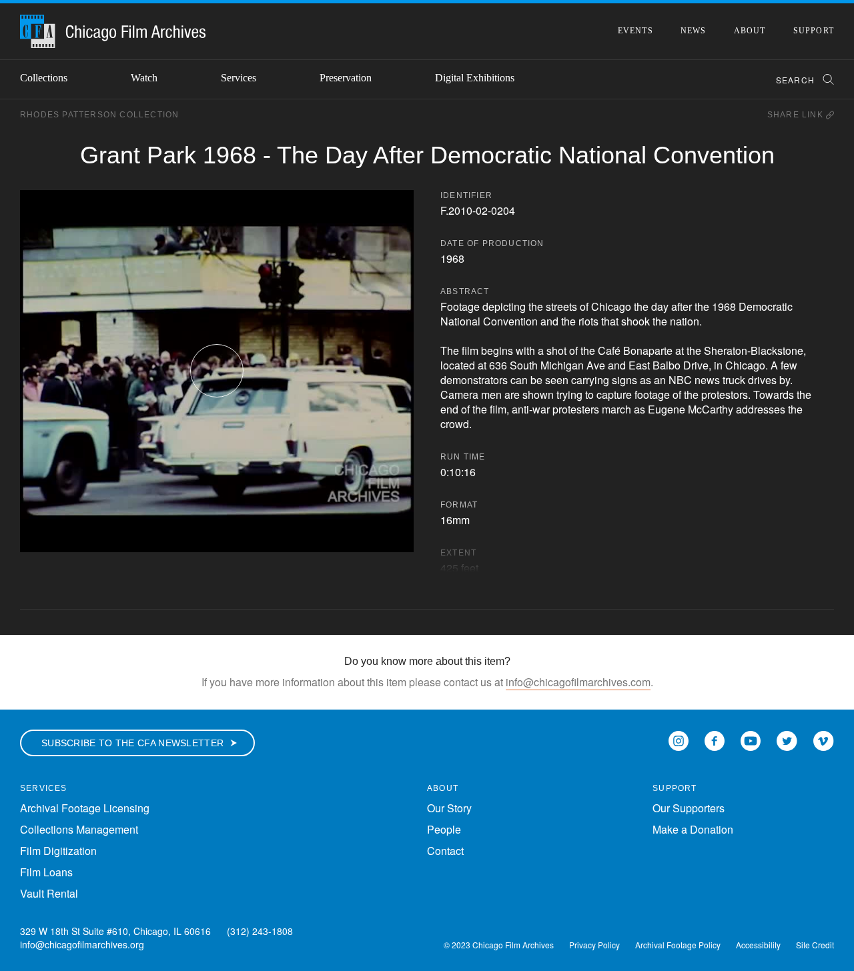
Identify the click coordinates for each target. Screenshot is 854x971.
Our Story (449, 808)
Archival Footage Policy (678, 944)
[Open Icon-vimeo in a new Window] (823, 740)
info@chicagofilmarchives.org (82, 944)
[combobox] (799, 79)
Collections (43, 77)
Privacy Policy (594, 944)
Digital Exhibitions (474, 77)
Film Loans (46, 872)
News (694, 30)
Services (238, 77)
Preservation (346, 77)
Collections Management (79, 829)
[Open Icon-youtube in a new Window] (751, 740)
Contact (445, 850)
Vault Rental (49, 893)
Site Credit (815, 944)
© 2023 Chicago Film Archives (499, 944)
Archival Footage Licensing (84, 808)
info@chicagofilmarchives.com (578, 682)
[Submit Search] (824, 79)
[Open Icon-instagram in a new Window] (679, 740)
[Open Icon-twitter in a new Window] (787, 740)
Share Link (796, 114)
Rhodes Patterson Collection (99, 114)
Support (813, 30)
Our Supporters (689, 808)
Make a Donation (693, 829)
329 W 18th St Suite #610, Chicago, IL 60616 (115, 931)
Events (635, 30)
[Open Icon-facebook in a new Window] (715, 740)
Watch (144, 77)
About (750, 30)
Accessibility (758, 944)
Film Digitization (58, 850)
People (444, 829)
